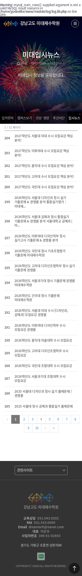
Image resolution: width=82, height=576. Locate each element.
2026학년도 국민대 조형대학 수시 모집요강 (43, 366)
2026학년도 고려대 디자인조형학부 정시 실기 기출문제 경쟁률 (44, 268)
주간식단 (59, 117)
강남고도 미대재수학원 (39, 23)
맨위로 (74, 568)
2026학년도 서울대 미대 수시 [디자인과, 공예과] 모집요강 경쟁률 (41, 312)
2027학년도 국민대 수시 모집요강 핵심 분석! (44, 187)
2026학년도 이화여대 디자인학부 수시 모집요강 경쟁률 (39, 327)
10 (36, 427)
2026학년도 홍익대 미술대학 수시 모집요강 (43, 340)
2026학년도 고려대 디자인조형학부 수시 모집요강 (41, 353)
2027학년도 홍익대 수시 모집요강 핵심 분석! (44, 166)
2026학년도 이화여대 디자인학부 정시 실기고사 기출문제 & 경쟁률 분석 (39, 238)
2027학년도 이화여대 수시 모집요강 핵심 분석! (41, 153)
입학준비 (8, 117)
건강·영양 (42, 117)
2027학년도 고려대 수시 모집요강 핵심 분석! (44, 176)
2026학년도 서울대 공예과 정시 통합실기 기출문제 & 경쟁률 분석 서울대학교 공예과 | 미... (43, 221)
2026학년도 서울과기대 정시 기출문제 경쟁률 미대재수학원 (44, 283)
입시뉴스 (74, 117)
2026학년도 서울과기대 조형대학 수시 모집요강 (39, 378)
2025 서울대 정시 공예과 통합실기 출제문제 (43, 406)
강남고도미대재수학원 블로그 (41, 556)
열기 (75, 23)
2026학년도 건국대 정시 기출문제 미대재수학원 (36, 298)
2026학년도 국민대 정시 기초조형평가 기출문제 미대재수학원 (39, 253)
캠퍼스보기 (24, 117)
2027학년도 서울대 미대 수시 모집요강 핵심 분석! (43, 138)
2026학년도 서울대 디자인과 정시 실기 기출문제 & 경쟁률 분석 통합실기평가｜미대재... (40, 202)
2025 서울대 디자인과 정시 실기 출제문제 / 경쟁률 (43, 393)
